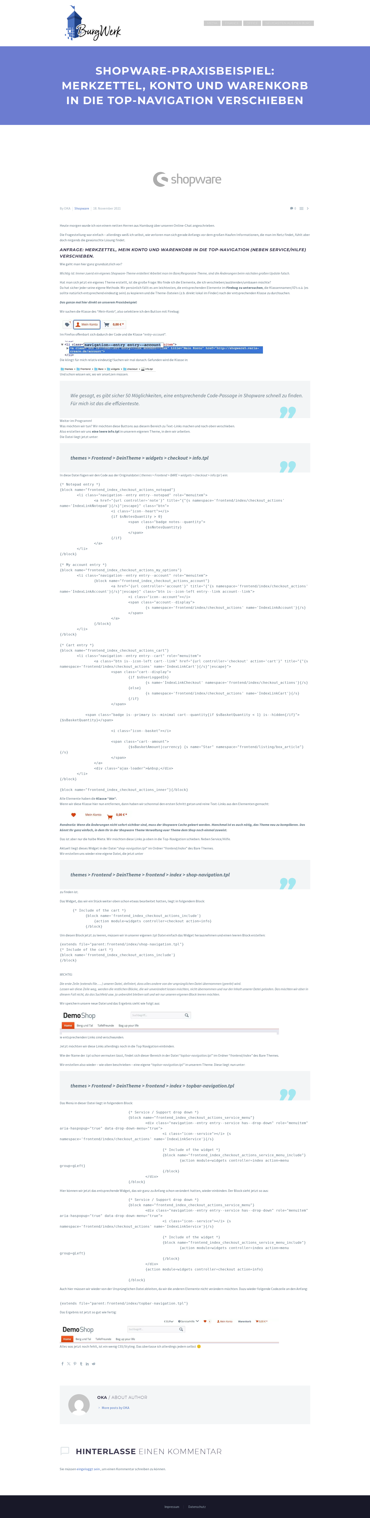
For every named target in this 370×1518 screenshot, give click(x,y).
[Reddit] (93, 1363)
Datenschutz (197, 1507)
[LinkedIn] (87, 1363)
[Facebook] (62, 1363)
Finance (232, 23)
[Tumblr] (81, 1363)
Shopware (82, 208)
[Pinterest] (75, 1363)
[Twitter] (68, 1363)
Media (212, 23)
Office (252, 23)
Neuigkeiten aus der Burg (288, 23)
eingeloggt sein (88, 1469)
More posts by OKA (115, 1408)
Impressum (171, 1507)
